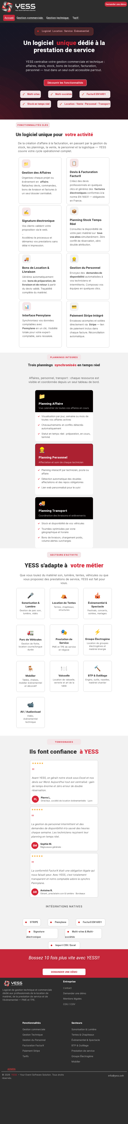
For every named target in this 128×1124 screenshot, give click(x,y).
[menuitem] (9, 18)
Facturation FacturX (33, 1045)
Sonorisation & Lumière (84, 1029)
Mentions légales (72, 998)
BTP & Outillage (80, 1045)
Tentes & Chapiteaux (83, 1034)
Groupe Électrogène (82, 1056)
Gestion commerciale (29, 17)
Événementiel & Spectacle (86, 1040)
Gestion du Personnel (34, 1040)
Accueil (9, 17)
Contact (67, 988)
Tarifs (25, 1056)
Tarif (75, 17)
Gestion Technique (32, 1034)
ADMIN (12, 1069)
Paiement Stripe (31, 1050)
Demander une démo (74, 993)
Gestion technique (57, 17)
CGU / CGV (69, 1004)
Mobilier (76, 1061)
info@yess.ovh (116, 1075)
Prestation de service (83, 1050)
